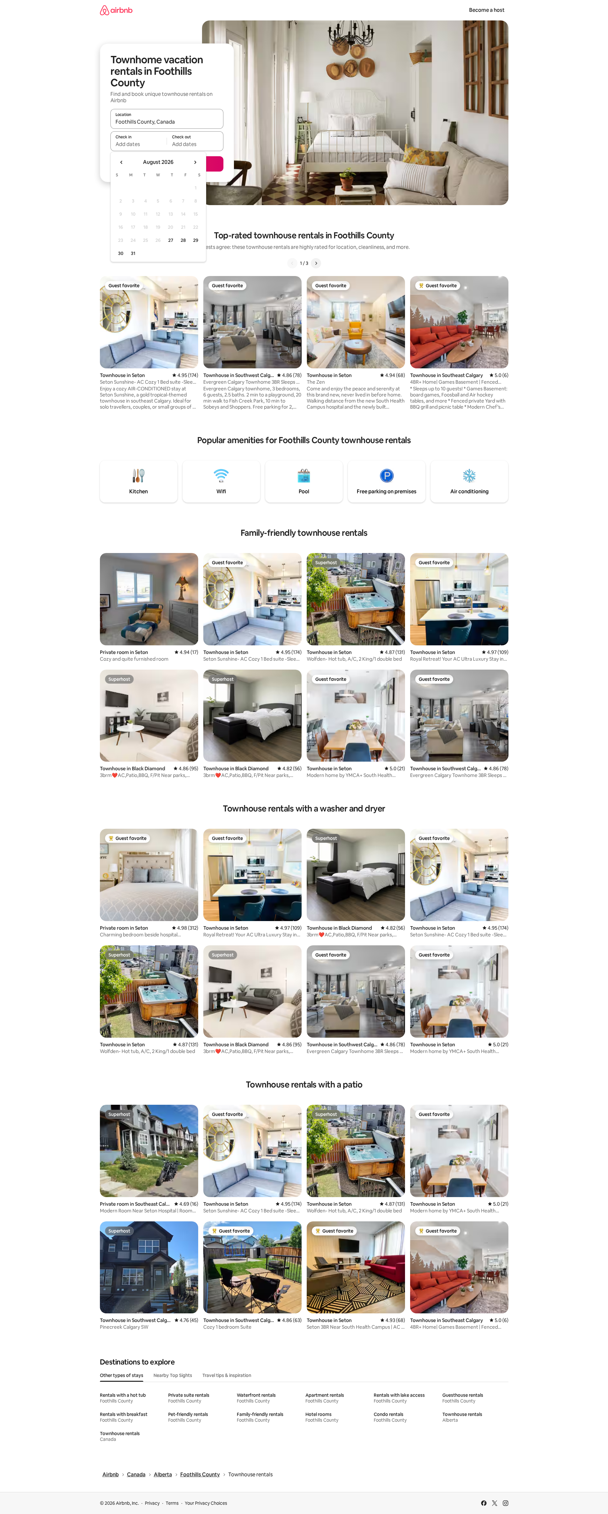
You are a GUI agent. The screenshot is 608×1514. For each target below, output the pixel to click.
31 (133, 253)
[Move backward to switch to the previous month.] (122, 162)
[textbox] (139, 144)
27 (170, 240)
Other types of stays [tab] (121, 1375)
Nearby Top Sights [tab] (173, 1375)
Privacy (152, 1503)
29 (195, 240)
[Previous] (292, 263)
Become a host (487, 10)
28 (183, 240)
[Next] (316, 263)
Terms (172, 1503)
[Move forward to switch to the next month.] (195, 162)
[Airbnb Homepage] (116, 10)
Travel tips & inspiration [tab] (226, 1375)
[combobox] (167, 122)
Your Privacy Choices (206, 1503)
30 (121, 253)
